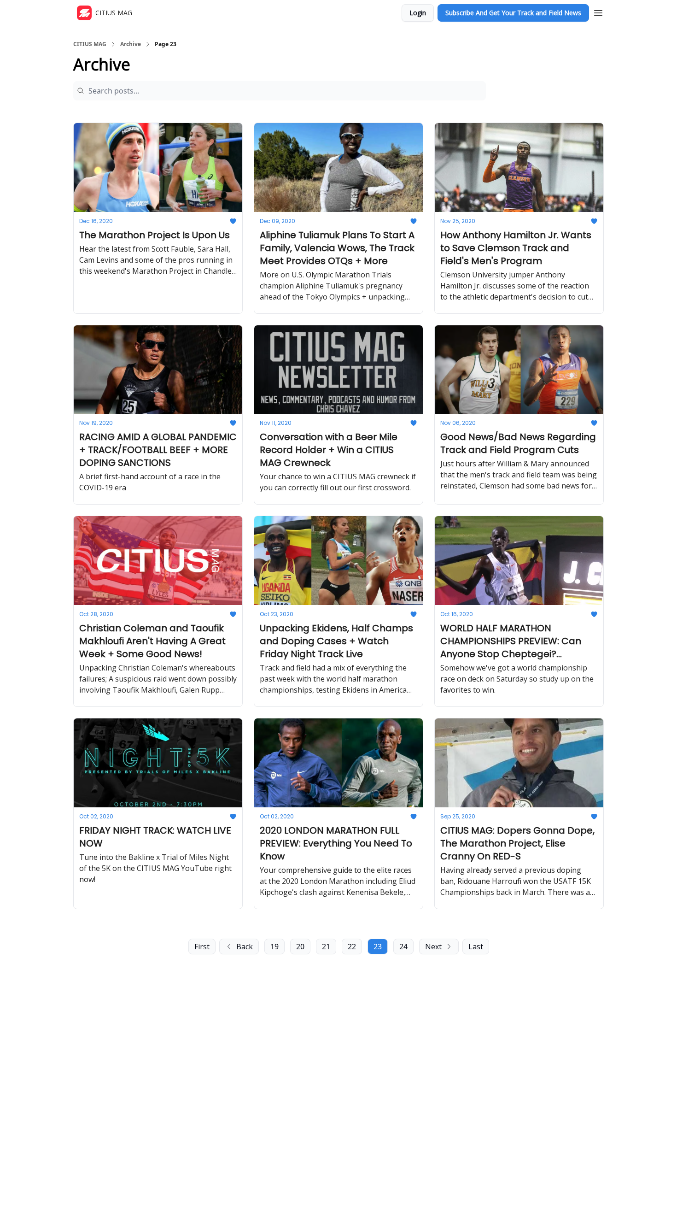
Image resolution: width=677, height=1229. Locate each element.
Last (475, 946)
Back (244, 946)
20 (300, 946)
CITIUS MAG (89, 44)
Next (433, 946)
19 (274, 946)
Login (417, 12)
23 (378, 946)
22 (352, 946)
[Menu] (598, 11)
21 (326, 946)
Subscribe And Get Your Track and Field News (513, 12)
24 (403, 946)
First (202, 946)
